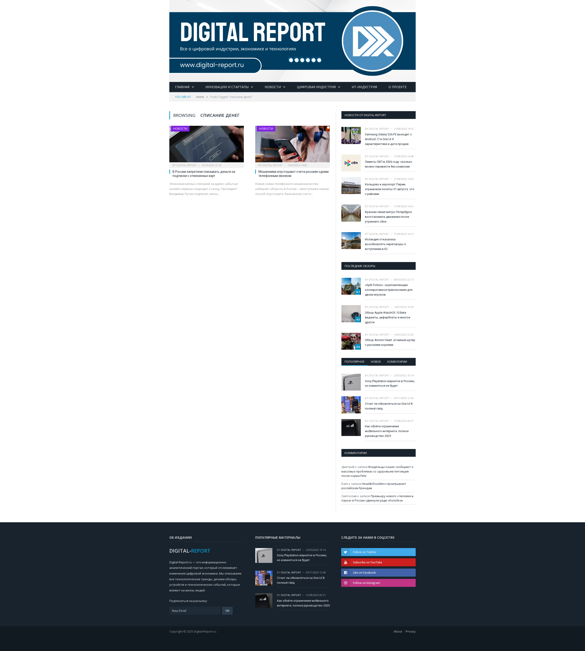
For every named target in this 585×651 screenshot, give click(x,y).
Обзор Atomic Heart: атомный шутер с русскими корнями (390, 342)
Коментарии (397, 362)
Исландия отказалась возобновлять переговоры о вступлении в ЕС (385, 244)
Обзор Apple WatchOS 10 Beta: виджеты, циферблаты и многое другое (387, 317)
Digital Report (186, 165)
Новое (376, 362)
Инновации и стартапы (227, 87)
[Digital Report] (292, 40)
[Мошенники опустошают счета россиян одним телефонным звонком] (292, 145)
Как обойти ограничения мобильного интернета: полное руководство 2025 (387, 431)
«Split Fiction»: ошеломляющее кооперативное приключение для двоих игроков (388, 289)
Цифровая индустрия (316, 87)
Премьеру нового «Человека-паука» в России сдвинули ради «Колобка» (377, 498)
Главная (182, 87)
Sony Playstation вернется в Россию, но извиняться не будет (390, 383)
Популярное (354, 362)
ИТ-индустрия (364, 87)
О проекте (397, 87)
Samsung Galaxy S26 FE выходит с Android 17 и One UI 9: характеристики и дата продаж (388, 139)
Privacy (411, 631)
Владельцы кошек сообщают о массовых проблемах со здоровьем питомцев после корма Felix (377, 471)
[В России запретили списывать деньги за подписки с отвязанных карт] (206, 145)
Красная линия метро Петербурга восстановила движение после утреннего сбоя (388, 216)
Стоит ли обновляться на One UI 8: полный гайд (389, 406)
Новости (273, 87)
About (398, 631)
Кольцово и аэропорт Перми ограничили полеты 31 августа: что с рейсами (389, 189)
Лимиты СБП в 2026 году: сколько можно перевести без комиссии (388, 164)
